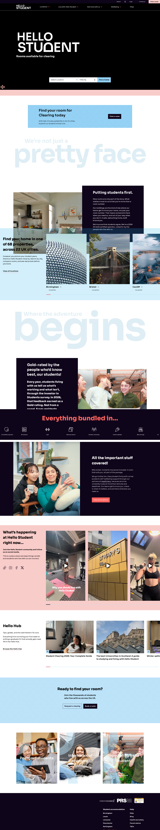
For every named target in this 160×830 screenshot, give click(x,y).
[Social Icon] (4, 567)
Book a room (90, 706)
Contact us (142, 1)
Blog (132, 817)
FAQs (132, 813)
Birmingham (107, 813)
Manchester (107, 823)
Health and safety (137, 820)
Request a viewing (72, 706)
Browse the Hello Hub (12, 649)
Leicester (107, 820)
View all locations (10, 271)
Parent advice (135, 823)
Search (119, 1)
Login (130, 1)
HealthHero (106, 481)
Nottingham (107, 827)
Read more (36, 775)
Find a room (154, 1)
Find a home (104, 80)
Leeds (105, 817)
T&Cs (132, 827)
